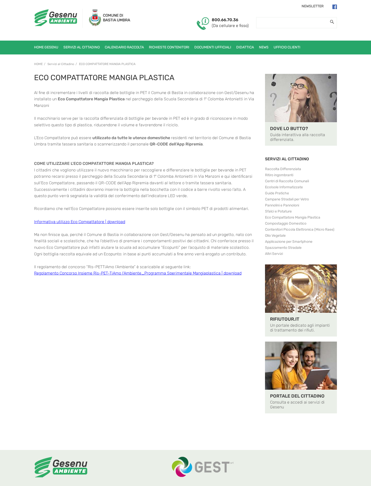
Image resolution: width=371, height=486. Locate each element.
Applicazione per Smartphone (288, 241)
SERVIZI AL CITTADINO (287, 159)
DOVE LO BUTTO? (289, 128)
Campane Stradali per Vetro (287, 199)
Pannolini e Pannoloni (282, 205)
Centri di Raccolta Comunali (287, 181)
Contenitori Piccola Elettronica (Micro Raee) (299, 229)
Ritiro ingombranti (279, 175)
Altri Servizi (274, 254)
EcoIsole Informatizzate (284, 187)
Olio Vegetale (275, 235)
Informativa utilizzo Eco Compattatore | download (79, 221)
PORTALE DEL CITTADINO (297, 396)
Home (38, 64)
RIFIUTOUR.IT (284, 319)
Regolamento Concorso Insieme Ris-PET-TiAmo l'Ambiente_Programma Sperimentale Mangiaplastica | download (138, 273)
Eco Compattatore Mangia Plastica (107, 64)
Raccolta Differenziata (283, 169)
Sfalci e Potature (278, 211)
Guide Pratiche (277, 193)
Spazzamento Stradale (283, 248)
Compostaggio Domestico (285, 223)
